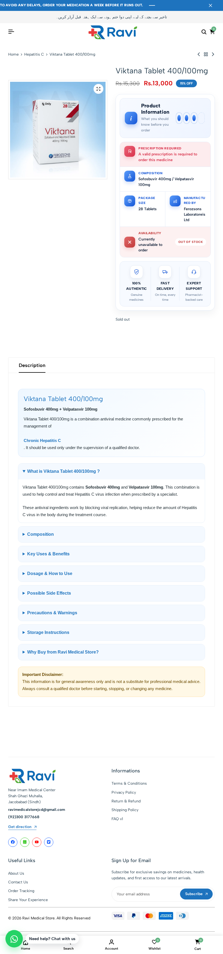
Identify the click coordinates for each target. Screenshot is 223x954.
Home (13, 54)
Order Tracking (21, 891)
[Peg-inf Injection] (213, 54)
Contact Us (18, 882)
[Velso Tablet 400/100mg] (199, 54)
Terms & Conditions (129, 783)
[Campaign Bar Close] (213, 5)
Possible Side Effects (49, 593)
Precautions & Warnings (52, 612)
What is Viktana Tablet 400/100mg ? (63, 471)
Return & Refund (126, 801)
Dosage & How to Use (49, 573)
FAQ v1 (117, 819)
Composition (40, 534)
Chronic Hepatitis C (42, 440)
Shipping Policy (125, 810)
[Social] (12, 842)
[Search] (204, 31)
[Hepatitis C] (206, 54)
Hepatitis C (34, 54)
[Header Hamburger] (11, 32)
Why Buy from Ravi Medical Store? (63, 652)
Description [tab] (32, 365)
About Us (16, 873)
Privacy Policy (124, 792)
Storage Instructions (48, 632)
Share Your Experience (28, 900)
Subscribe (194, 894)
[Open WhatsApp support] (14, 938)
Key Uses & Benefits (48, 554)
